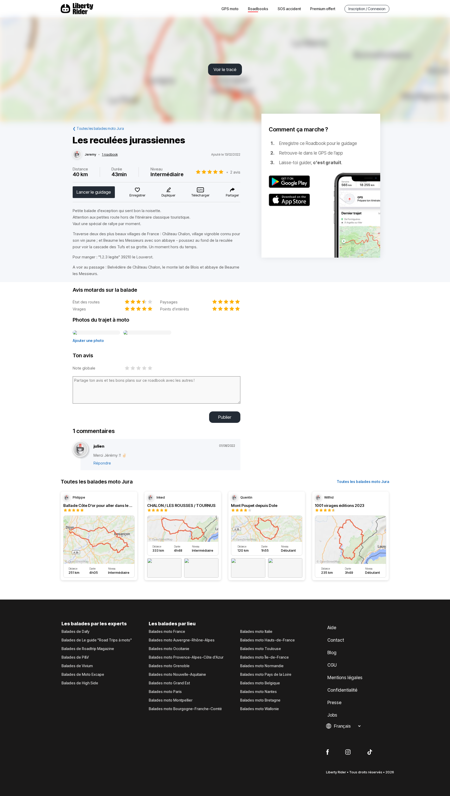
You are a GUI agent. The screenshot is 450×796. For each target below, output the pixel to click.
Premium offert (322, 9)
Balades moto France (167, 631)
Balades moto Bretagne (260, 700)
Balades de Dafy (75, 631)
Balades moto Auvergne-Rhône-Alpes (182, 640)
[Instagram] (348, 752)
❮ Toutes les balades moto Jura (98, 128)
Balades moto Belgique (260, 683)
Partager (232, 195)
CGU (332, 665)
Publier (224, 417)
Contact (335, 640)
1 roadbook (110, 154)
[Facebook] (327, 752)
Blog (331, 652)
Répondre (102, 463)
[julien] (80, 449)
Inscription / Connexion (366, 9)
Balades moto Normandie (262, 666)
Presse (334, 702)
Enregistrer (137, 195)
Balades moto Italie (256, 631)
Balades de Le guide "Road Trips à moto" (96, 640)
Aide (331, 627)
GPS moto (230, 9)
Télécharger (200, 195)
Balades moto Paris (165, 691)
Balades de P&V (75, 657)
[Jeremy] (77, 154)
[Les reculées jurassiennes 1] (96, 332)
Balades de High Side (79, 683)
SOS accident (289, 9)
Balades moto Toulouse (260, 649)
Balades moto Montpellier (170, 700)
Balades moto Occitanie (169, 649)
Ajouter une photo (88, 340)
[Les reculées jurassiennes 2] (147, 332)
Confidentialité (342, 690)
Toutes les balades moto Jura (363, 481)
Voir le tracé (225, 69)
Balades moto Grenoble (169, 666)
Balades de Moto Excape (82, 674)
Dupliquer (168, 195)
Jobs (332, 715)
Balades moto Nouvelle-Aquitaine (177, 674)
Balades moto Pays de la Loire (265, 674)
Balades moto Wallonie (259, 709)
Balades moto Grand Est (169, 683)
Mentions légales (344, 677)
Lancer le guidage (94, 192)
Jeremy (90, 154)
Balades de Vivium (77, 666)
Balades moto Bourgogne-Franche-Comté (185, 709)
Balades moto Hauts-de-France (267, 640)
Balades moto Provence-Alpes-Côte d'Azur (186, 657)
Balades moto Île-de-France (264, 657)
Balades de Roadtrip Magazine (87, 649)
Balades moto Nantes (258, 691)
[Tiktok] (370, 752)
